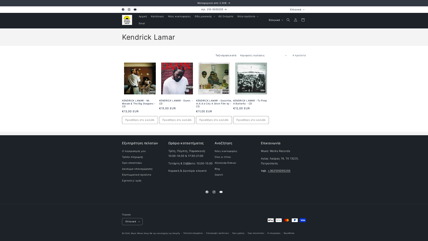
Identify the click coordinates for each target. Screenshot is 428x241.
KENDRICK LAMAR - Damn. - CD (176, 102)
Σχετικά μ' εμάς (132, 180)
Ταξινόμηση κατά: (226, 55)
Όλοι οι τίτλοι (223, 156)
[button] (205, 16)
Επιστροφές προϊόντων (217, 233)
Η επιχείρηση (274, 233)
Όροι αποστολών (132, 162)
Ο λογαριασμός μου (134, 151)
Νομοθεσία (289, 233)
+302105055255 (279, 170)
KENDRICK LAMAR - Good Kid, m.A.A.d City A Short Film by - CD (214, 103)
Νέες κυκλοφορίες (226, 151)
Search (219, 174)
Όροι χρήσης (238, 233)
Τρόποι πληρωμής (132, 156)
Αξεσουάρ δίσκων (225, 162)
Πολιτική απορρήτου (193, 233)
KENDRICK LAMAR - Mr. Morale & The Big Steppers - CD (138, 103)
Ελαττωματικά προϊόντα (136, 174)
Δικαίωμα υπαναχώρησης (137, 168)
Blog (217, 168)
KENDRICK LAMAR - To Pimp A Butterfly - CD (250, 102)
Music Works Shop (140, 233)
